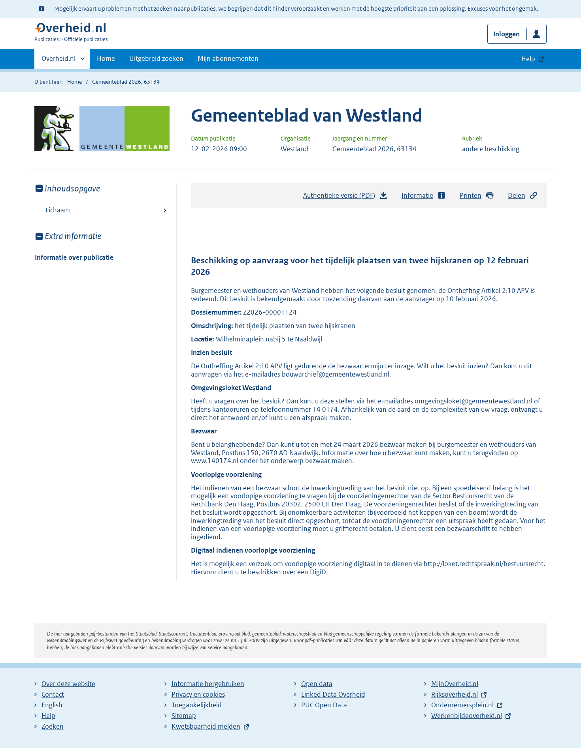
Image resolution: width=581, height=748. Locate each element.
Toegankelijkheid (197, 705)
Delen (516, 195)
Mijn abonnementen (228, 58)
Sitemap (184, 715)
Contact (53, 694)
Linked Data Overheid (333, 694)
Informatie (417, 195)
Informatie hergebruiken (208, 683)
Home (106, 58)
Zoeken (53, 726)
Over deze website (68, 683)
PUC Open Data (324, 705)
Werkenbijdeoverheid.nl (466, 715)
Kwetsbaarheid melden (206, 726)
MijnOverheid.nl (454, 683)
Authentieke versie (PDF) (341, 197)
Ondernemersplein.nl (462, 705)
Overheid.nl (58, 61)
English (52, 705)
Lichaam (57, 210)
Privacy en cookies (198, 694)
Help (48, 715)
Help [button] (528, 58)
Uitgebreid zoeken (156, 58)
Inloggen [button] (506, 34)
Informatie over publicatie (74, 257)
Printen (470, 195)
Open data (316, 683)
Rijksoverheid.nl (454, 694)
